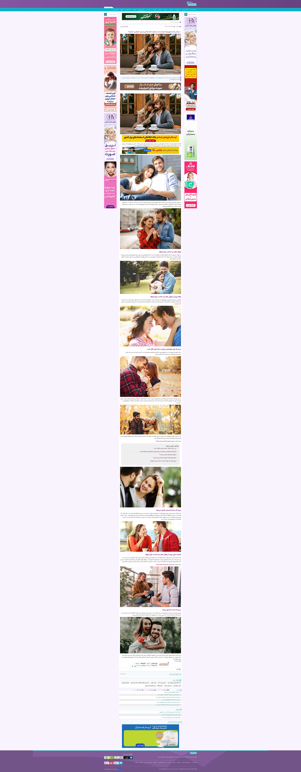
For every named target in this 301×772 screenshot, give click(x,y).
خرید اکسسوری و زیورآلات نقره (174, 683)
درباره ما (174, 762)
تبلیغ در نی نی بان (147, 762)
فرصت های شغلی (162, 762)
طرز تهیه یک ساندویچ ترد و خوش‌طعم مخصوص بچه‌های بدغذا (168, 697)
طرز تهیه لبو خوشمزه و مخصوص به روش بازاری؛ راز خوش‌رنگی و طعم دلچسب (158, 451)
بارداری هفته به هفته (186, 762)
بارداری (171, 9)
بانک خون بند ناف (168, 686)
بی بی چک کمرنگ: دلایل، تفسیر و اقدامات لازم (165, 448)
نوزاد (160, 9)
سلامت (148, 9)
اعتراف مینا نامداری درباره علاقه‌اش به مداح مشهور (170, 712)
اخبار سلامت (128, 9)
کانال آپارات (155, 762)
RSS (136, 762)
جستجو (178, 762)
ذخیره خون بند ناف (162, 683)
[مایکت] (128, 757)
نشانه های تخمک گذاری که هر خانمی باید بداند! (164, 458)
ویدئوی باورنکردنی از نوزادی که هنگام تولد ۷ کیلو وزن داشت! (168, 695)
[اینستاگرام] (108, 764)
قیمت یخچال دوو (177, 686)
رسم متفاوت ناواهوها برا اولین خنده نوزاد (172, 692)
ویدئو (135, 9)
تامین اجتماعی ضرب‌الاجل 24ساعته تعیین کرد (170, 715)
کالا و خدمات (115, 9)
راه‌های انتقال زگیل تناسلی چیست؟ (167, 455)
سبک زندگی (141, 9)
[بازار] (108, 757)
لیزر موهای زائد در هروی (150, 686)
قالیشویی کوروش (125, 683)
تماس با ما (169, 762)
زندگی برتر (141, 762)
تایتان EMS (159, 686)
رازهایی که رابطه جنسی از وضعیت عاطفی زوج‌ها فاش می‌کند (168, 702)
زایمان (165, 9)
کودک (154, 9)
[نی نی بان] (191, 3)
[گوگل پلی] (118, 757)
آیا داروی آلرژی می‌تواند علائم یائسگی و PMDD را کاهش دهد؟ (168, 705)
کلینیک (121, 9)
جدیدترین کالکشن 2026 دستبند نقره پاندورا (140, 683)
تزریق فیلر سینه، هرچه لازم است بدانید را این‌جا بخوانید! (163, 461)
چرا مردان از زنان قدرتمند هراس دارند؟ (165, 564)
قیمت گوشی (153, 683)
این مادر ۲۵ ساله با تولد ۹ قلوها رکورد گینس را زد (171, 700)
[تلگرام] (118, 764)
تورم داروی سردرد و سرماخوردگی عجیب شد (171, 717)
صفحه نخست (193, 9)
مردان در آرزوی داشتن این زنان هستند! (165, 441)
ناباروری (177, 9)
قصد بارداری (185, 9)
